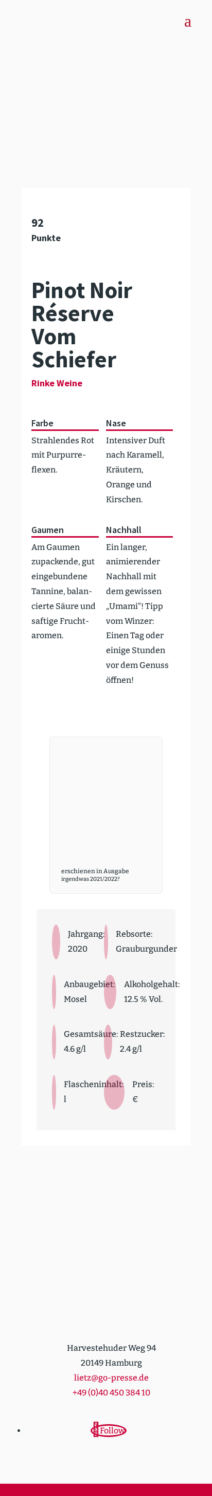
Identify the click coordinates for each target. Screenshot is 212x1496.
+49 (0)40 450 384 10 (111, 1392)
